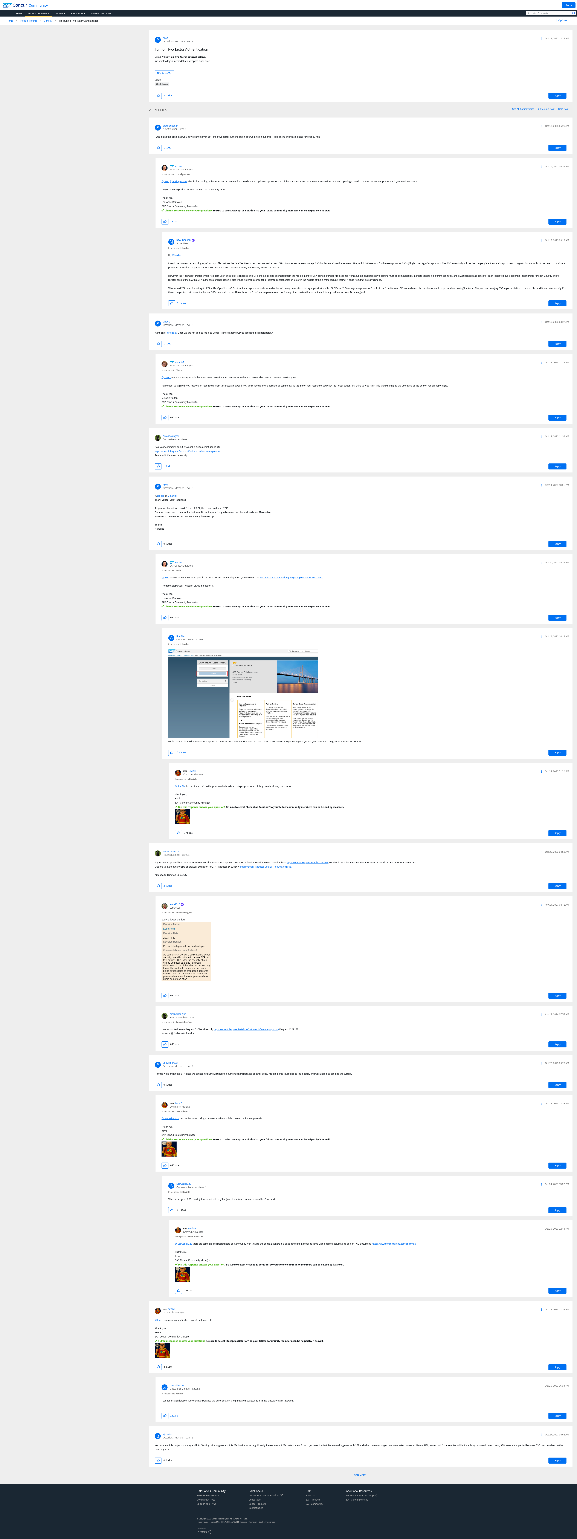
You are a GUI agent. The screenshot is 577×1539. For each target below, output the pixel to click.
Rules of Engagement (208, 1495)
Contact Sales (256, 1508)
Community (38, 5)
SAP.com (310, 1495)
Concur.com (255, 1499)
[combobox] (551, 13)
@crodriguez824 (178, 181)
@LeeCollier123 (170, 1118)
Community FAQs (206, 1499)
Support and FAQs (206, 1504)
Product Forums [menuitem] (37, 13)
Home (10, 21)
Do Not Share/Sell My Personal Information (239, 1522)
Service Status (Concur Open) (361, 1495)
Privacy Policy (202, 1522)
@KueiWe (180, 786)
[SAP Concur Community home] (15, 5)
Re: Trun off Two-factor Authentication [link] (79, 21)
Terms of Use (215, 1522)
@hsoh (165, 181)
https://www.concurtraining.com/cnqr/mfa (394, 1244)
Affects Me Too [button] (164, 73)
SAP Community (314, 1504)
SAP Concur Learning (357, 1499)
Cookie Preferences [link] (267, 1522)
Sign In (569, 5)
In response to (176, 174)
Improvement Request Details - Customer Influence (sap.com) (187, 451)
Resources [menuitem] (77, 13)
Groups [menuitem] (59, 13)
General (48, 21)
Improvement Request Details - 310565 (307, 862)
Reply (557, 95)
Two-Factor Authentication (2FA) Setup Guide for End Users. (291, 577)
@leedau (176, 255)
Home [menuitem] (19, 13)
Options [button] (562, 20)
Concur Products (257, 1504)
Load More (360, 1475)
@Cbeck (166, 377)
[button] (541, 38)
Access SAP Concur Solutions (264, 1495)
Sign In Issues (162, 84)
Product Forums (28, 21)
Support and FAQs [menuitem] (101, 13)
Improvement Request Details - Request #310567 (266, 866)
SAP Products (313, 1499)
